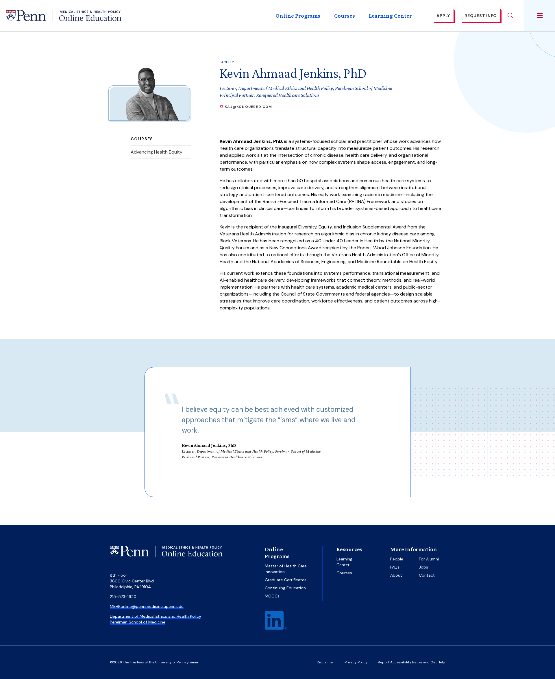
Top (533, 662)
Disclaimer (325, 662)
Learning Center (390, 15)
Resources (349, 549)
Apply (443, 15)
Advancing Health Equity (156, 152)
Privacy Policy (356, 662)
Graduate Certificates (285, 579)
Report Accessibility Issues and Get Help (411, 662)
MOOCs (272, 596)
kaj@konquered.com (248, 106)
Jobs (423, 567)
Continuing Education (285, 588)
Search (510, 15)
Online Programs (297, 15)
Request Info (481, 15)
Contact (427, 575)
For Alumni (429, 559)
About (396, 575)
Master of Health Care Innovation (286, 568)
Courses (344, 15)
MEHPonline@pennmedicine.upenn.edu (147, 606)
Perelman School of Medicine (137, 622)
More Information (413, 549)
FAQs (394, 567)
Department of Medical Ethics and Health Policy (155, 616)
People (396, 559)
